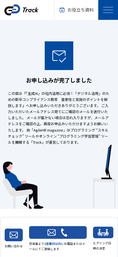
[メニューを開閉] (108, 10)
